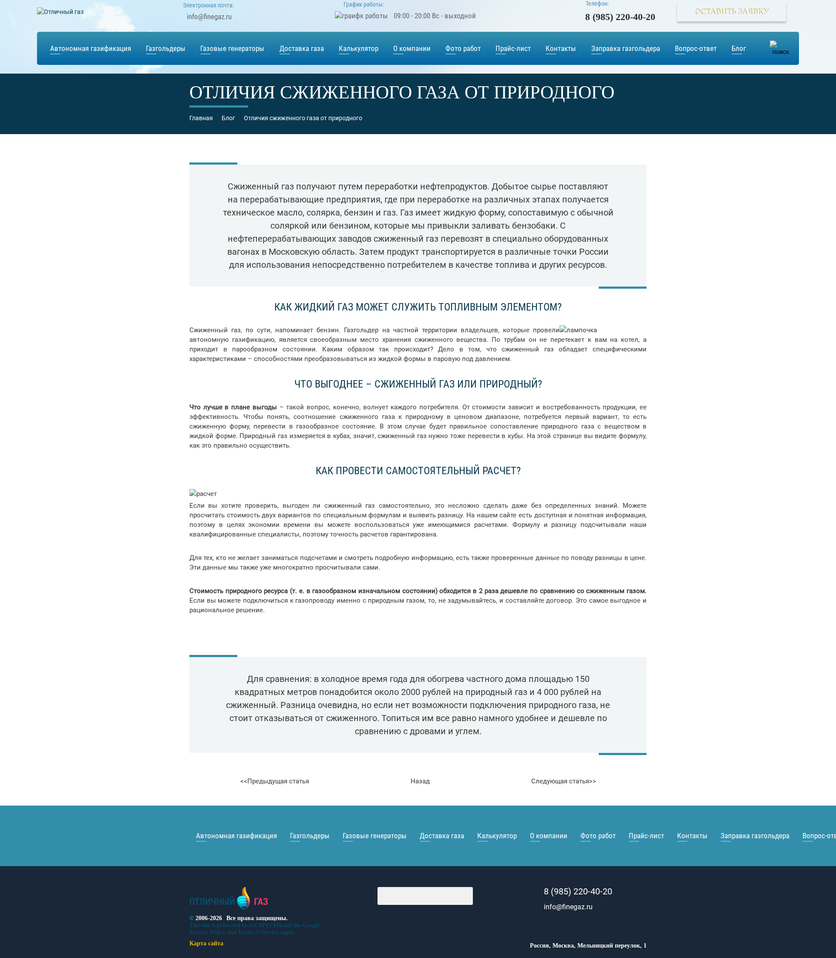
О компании (412, 48)
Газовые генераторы (232, 48)
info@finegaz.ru (209, 16)
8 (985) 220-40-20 (620, 16)
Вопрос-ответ (696, 48)
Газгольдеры (165, 48)
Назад (420, 781)
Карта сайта (206, 943)
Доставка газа (302, 48)
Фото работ (463, 48)
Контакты (561, 48)
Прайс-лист (513, 48)
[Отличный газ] (228, 910)
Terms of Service (258, 932)
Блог (739, 48)
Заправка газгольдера (625, 48)
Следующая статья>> (563, 781)
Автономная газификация (90, 48)
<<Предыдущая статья (274, 781)
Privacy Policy (207, 932)
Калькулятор (358, 48)
